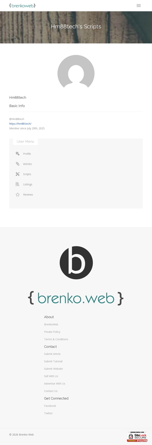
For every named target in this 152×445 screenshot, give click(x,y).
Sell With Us (51, 376)
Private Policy (52, 332)
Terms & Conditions (56, 339)
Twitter (48, 413)
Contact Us (50, 391)
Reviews (28, 194)
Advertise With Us (54, 383)
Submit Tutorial (53, 361)
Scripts (27, 174)
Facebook (50, 406)
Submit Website (53, 368)
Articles (27, 164)
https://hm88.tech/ (20, 123)
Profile (27, 153)
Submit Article (52, 354)
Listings (27, 184)
